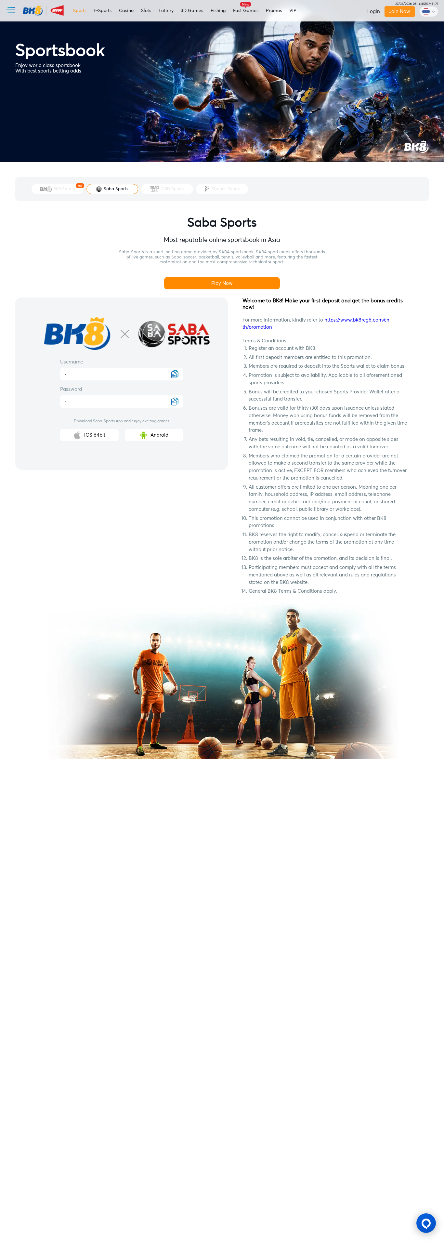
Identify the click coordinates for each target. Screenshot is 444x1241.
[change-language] (429, 11)
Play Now (222, 283)
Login (373, 11)
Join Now (400, 11)
